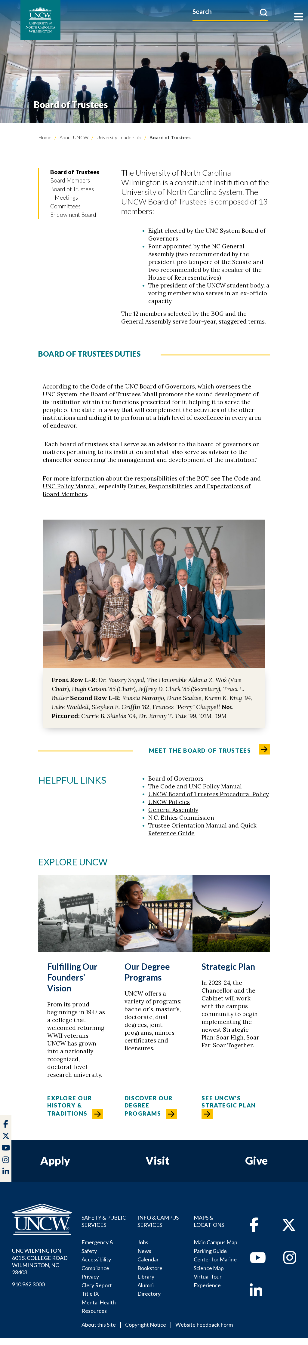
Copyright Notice (145, 1324)
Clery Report (97, 1285)
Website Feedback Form (204, 1324)
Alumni (145, 1285)
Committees (65, 206)
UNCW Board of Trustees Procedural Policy (208, 794)
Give (256, 1160)
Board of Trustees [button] (74, 171)
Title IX (90, 1293)
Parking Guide (210, 1251)
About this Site (99, 1324)
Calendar (148, 1259)
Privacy (90, 1276)
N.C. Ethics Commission (181, 817)
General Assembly (173, 809)
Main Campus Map (215, 1242)
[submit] (263, 12)
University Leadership (118, 137)
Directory (149, 1293)
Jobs (142, 1242)
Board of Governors (176, 778)
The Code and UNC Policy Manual (195, 786)
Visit (158, 1160)
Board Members (70, 180)
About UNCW (73, 137)
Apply (55, 1160)
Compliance (95, 1268)
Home (44, 137)
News (144, 1251)
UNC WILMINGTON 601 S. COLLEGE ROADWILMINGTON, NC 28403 (40, 1261)
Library (145, 1276)
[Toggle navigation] (298, 17)
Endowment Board (73, 214)
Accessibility (96, 1259)
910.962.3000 (28, 1284)
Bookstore (149, 1268)
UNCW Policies (169, 802)
